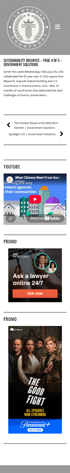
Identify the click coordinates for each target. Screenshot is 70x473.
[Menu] (57, 26)
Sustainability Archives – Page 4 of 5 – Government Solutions (33, 62)
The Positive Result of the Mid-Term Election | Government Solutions (36, 125)
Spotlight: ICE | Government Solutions (32, 134)
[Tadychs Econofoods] (28, 46)
